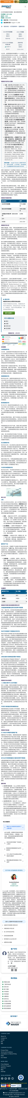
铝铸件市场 (21, 26)
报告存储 (6, 26)
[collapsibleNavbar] (25, 6)
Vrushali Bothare (14, 882)
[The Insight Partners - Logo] (7, 6)
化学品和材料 (13, 26)
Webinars (3, 1068)
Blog (2, 1069)
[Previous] (11, 970)
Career (3, 1040)
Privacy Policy (4, 1050)
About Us (3, 1036)
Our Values (4, 1057)
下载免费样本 (6, 1)
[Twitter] (6, 1079)
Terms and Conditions (7, 1052)
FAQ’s (2, 1055)
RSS (2, 1042)
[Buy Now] (21, 1)
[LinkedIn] (9, 1079)
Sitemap (3, 1071)
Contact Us (4, 1038)
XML (2, 1043)
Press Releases (5, 1064)
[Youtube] (13, 1079)
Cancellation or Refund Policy (9, 1054)
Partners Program (6, 1066)
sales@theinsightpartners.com (16, 1092)
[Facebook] (2, 1079)
